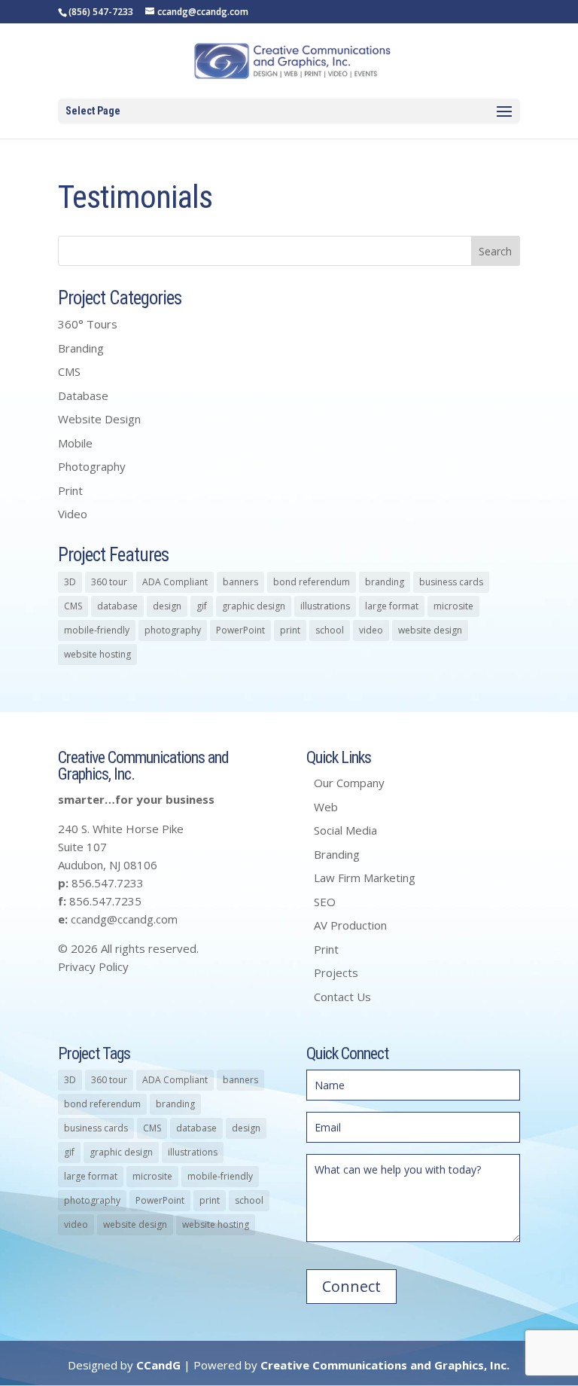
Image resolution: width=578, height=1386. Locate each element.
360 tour (109, 581)
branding (384, 581)
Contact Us (342, 996)
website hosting (97, 654)
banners (240, 581)
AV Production (350, 925)
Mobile (75, 442)
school (329, 630)
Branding (81, 348)
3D (70, 581)
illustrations (325, 606)
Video (72, 513)
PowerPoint (240, 630)
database (117, 606)
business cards (451, 581)
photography (172, 630)
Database (83, 395)
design (167, 606)
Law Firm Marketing (364, 877)
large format (391, 606)
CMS (69, 371)
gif (201, 606)
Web (326, 806)
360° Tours (87, 323)
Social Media (345, 830)
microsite (453, 606)
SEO (325, 901)
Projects (336, 972)
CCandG (158, 1364)
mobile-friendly (96, 630)
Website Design (99, 418)
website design (430, 630)
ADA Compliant (175, 581)
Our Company (349, 782)
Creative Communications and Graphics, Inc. (385, 1364)
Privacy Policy (93, 966)
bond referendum (311, 581)
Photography (92, 466)
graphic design (253, 606)
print (290, 630)
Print (70, 490)
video (371, 630)
